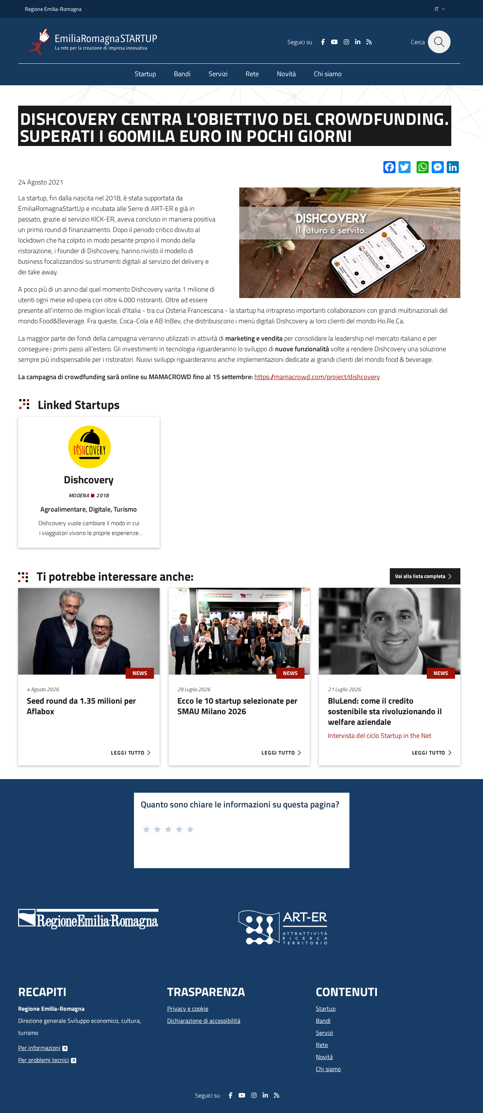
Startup (325, 1008)
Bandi (323, 1020)
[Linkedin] (357, 41)
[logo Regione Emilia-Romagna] (88, 918)
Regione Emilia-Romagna (53, 9)
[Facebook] (323, 41)
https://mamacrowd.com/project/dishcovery (317, 377)
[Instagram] (346, 41)
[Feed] (369, 41)
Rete (322, 1044)
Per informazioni (39, 1047)
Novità (324, 1056)
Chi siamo (328, 1068)
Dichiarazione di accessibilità (203, 1020)
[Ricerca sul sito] (439, 42)
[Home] (96, 42)
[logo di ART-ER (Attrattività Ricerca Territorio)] (283, 926)
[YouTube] (334, 41)
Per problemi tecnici (43, 1059)
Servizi (324, 1032)
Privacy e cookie (187, 1008)
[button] (441, 9)
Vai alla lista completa (420, 576)
